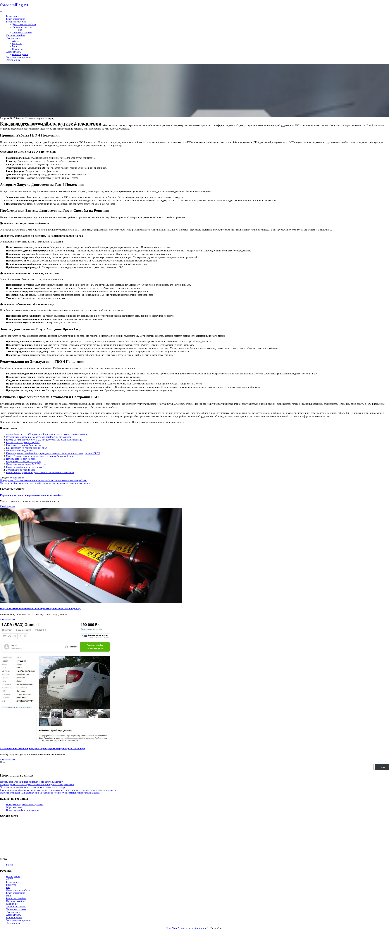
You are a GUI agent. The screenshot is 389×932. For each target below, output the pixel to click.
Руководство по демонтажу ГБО (23, 442)
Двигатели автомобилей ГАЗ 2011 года (26, 464)
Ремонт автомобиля (16, 21)
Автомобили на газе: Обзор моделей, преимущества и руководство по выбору (46, 434)
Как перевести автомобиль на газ (23, 445)
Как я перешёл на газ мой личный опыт (26, 448)
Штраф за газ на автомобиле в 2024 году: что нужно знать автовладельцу (44, 439)
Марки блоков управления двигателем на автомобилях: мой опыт (40, 456)
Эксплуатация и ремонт (18, 57)
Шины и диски (20, 54)
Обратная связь (14, 807)
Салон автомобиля (15, 35)
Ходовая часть (13, 51)
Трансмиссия (13, 38)
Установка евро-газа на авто (20, 469)
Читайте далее (7, 506)
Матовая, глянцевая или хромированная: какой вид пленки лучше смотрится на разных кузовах (50, 792)
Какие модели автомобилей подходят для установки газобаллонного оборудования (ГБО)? (53, 453)
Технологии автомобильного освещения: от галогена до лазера (32, 787)
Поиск (3, 762)
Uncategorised (17, 477)
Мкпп (15, 46)
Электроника (13, 60)
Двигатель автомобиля (24, 24)
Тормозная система (22, 32)
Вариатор (17, 43)
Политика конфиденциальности (22, 810)
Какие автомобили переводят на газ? (25, 467)
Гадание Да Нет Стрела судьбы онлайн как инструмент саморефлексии (37, 784)
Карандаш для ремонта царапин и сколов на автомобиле (31, 495)
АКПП (15, 40)
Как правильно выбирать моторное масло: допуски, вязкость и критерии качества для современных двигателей (58, 790)
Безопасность (13, 16)
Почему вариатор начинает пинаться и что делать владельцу (31, 781)
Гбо (20, 30)
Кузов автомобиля (15, 19)
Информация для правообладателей (24, 804)
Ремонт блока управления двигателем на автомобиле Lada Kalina (40, 472)
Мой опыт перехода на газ (19, 450)
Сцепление (18, 49)
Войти (9, 864)
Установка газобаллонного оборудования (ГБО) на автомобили (39, 437)
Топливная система (22, 27)
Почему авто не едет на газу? (21, 458)
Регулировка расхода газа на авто (23, 461)
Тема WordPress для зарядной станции (186, 928)
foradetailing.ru (14, 4)
